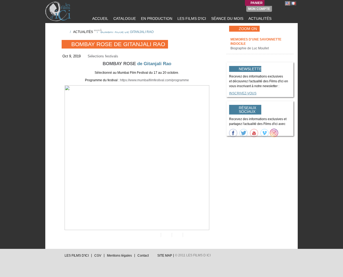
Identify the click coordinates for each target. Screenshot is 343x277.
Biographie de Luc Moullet (250, 48)
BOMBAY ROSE (119, 63)
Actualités (83, 32)
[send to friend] (155, 235)
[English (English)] (287, 3)
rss (57, 257)
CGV (97, 255)
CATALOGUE (124, 18)
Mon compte (259, 9)
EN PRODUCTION (156, 18)
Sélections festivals (103, 56)
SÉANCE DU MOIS (226, 18)
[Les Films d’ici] (58, 11)
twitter (47, 257)
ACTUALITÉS (259, 18)
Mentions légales (119, 255)
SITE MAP (164, 255)
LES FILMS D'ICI (191, 18)
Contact (143, 255)
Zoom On (248, 29)
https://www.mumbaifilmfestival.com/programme (154, 80)
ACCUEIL (99, 18)
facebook (52, 257)
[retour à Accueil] (64, 32)
